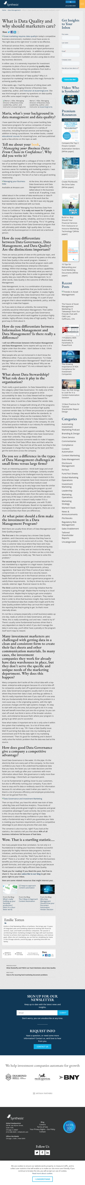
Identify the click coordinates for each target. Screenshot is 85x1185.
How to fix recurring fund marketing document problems (27, 974)
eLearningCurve (46, 107)
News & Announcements (70, 513)
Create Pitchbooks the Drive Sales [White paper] (70, 184)
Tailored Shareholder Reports (67, 535)
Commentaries (69, 441)
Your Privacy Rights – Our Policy (42, 1129)
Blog (42, 1122)
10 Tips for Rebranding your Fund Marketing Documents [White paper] (70, 270)
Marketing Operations (67, 496)
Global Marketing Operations (70, 479)
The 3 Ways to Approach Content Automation (28, 900)
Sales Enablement (70, 528)
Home (4, 10)
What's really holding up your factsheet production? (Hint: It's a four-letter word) (9, 904)
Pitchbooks (67, 518)
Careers (42, 1124)
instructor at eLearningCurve (35, 90)
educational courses (11, 136)
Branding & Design (71, 433)
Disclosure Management (68, 464)
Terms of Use (42, 1127)
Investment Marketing (33, 954)
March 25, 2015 (8, 954)
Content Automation (67, 450)
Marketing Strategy (67, 502)
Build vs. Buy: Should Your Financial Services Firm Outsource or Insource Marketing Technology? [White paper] (70, 225)
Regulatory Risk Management (69, 523)
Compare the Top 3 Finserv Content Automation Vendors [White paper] (71, 147)
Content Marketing (71, 455)
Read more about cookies (42, 1173)
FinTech (65, 469)
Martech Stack (68, 507)
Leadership (67, 490)
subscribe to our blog (31, 874)
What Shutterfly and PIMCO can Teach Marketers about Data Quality (31, 967)
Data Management (14, 10)
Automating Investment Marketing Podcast (71, 427)
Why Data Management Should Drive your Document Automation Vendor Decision (47, 904)
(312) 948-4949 (71, 6)
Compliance (67, 445)
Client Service (68, 437)
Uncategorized (69, 541)
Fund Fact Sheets (70, 473)
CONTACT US (42, 1046)
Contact (42, 1131)
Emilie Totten (14, 919)
